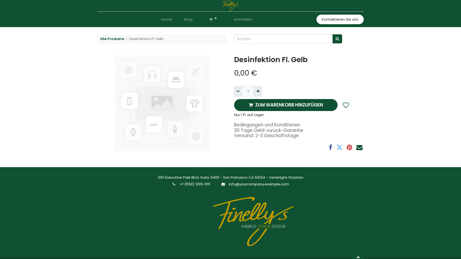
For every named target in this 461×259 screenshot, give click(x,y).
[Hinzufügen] (258, 91)
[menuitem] (167, 19)
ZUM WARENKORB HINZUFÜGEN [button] (289, 105)
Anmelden (243, 19)
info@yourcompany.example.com (259, 184)
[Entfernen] (238, 91)
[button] (345, 105)
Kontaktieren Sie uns (340, 19)
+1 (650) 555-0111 (195, 184)
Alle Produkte (112, 38)
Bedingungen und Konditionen (267, 125)
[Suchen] (337, 39)
